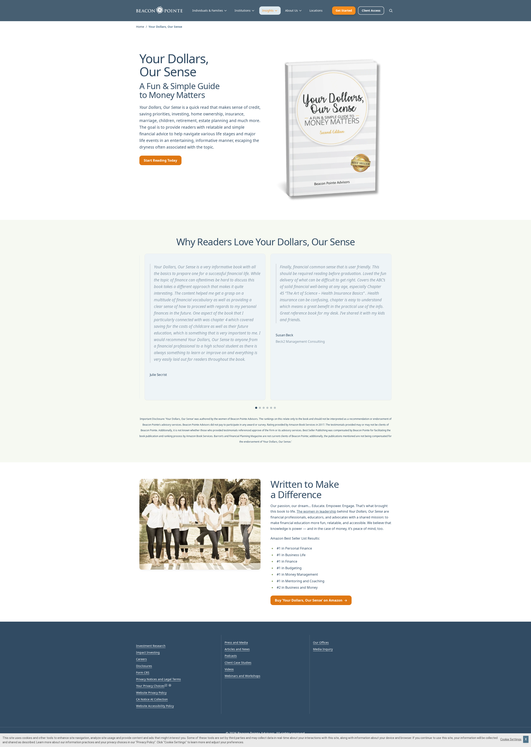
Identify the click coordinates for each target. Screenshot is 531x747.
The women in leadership (316, 511)
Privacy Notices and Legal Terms (158, 679)
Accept (526, 739)
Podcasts (231, 656)
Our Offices (321, 642)
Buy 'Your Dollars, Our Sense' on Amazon (311, 600)
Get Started (344, 10)
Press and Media (236, 642)
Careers (141, 659)
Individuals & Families (207, 10)
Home (140, 27)
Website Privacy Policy (151, 693)
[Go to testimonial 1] (256, 408)
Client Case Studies (238, 663)
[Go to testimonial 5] (271, 408)
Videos (229, 669)
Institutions (243, 10)
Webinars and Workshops (242, 676)
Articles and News (237, 649)
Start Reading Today (160, 160)
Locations (316, 10)
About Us (291, 10)
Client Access (371, 10)
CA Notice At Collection (152, 699)
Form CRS (142, 672)
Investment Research (151, 646)
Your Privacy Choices (150, 686)
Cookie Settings (510, 739)
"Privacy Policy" (146, 742)
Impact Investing (148, 652)
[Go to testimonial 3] (264, 408)
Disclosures (144, 666)
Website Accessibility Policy (155, 706)
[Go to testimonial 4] (267, 408)
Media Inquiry (323, 649)
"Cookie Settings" (175, 742)
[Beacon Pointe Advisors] (159, 10)
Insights (268, 10)
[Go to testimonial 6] (275, 408)
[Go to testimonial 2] (260, 408)
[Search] (391, 10)
